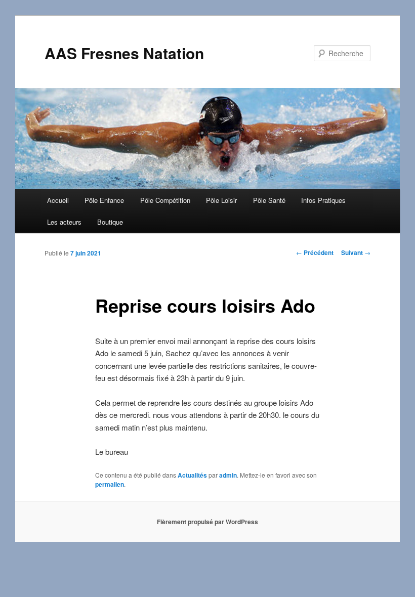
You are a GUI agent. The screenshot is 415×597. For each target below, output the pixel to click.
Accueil (58, 200)
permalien (109, 484)
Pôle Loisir (221, 200)
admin (228, 475)
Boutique (110, 222)
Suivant (355, 252)
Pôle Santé (269, 200)
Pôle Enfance (104, 200)
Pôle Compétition (165, 200)
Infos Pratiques (323, 200)
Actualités (192, 475)
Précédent (315, 252)
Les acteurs (64, 222)
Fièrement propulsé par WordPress (207, 521)
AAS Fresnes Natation (124, 53)
